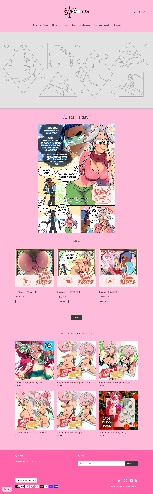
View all (76, 317)
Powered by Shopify (132, 486)
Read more (21, 301)
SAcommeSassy (120, 486)
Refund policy (36, 461)
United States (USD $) (26, 480)
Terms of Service (21, 461)
